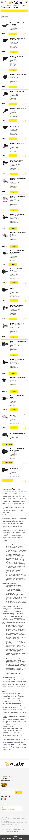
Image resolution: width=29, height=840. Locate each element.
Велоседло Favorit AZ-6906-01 (18, 108)
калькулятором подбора (16, 647)
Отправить (18, 792)
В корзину (13, 33)
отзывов (8, 809)
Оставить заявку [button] (8, 444)
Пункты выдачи (4, 773)
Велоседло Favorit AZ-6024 (17, 143)
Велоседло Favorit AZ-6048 (17, 91)
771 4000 (4, 776)
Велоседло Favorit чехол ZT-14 (18, 74)
